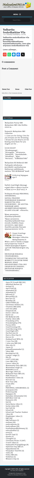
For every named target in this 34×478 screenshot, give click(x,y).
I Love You (23, 34)
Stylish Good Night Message (16, 185)
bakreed (9, 294)
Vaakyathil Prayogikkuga (16, 445)
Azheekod (9, 292)
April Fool (10, 288)
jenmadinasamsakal (14, 349)
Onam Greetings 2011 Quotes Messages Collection (20, 235)
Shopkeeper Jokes (13, 416)
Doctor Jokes (11, 313)
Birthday (9, 301)
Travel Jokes (11, 443)
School (8, 410)
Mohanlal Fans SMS (13, 374)
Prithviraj (10, 392)
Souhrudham (11, 426)
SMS (7, 418)
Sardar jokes (11, 406)
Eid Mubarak (11, 317)
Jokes (8, 351)
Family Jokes (11, 319)
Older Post (28, 89)
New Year (10, 382)
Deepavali (10, 311)
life (7, 357)
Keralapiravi (11, 353)
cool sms (9, 309)
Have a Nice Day (12, 335)
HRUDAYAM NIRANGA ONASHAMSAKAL (14, 255)
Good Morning (11, 329)
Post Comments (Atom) (15, 93)
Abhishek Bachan (12, 284)
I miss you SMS (11, 343)
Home (17, 89)
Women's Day (11, 459)
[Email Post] (5, 54)
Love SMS (9, 361)
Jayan (8, 347)
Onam (8, 384)
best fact (9, 299)
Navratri (9, 380)
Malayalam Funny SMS (14, 123)
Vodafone (9, 457)
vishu (8, 453)
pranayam (10, 390)
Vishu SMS (10, 455)
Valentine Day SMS (13, 447)
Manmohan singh (13, 368)
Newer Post (6, 89)
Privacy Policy (22, 475)
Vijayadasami (11, 449)
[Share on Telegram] (14, 54)
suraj (8, 432)
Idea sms (9, 345)
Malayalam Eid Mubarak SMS (16, 163)
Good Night (10, 331)
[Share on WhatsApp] (9, 54)
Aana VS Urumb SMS (14, 282)
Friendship (9, 34)
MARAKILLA (11, 370)
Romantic (9, 400)
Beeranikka (10, 296)
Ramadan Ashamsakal (14, 396)
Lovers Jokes (11, 363)
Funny (8, 325)
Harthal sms (11, 333)
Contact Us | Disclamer (13, 475)
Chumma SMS (11, 307)
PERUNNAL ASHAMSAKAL (16, 388)
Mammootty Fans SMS (14, 365)
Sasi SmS (9, 408)
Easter (8, 315)
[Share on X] (23, 54)
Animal (9, 286)
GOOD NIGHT (10, 148)
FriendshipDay (16, 34)
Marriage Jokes (12, 372)
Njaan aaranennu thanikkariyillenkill (12, 215)
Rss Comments (19, 470)
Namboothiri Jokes (13, 378)
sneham (9, 422)
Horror (8, 337)
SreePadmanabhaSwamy (15, 428)
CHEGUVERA (11, 303)
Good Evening (11, 327)
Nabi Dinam (10, 376)
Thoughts (9, 439)
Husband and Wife (13, 339)
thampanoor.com (20, 473)
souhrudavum (11, 424)
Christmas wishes (13, 305)
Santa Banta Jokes (13, 404)
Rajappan (9, 394)
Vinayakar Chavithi (13, 451)
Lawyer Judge (11, 355)
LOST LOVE (10, 359)
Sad (7, 402)
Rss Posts (13, 470)
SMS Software (11, 420)
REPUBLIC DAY (12, 398)
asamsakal (10, 290)
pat (7, 386)
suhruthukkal (11, 430)
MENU (17, 14)
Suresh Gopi (10, 434)
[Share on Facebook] (18, 54)
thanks (8, 436)
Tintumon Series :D (13, 441)
